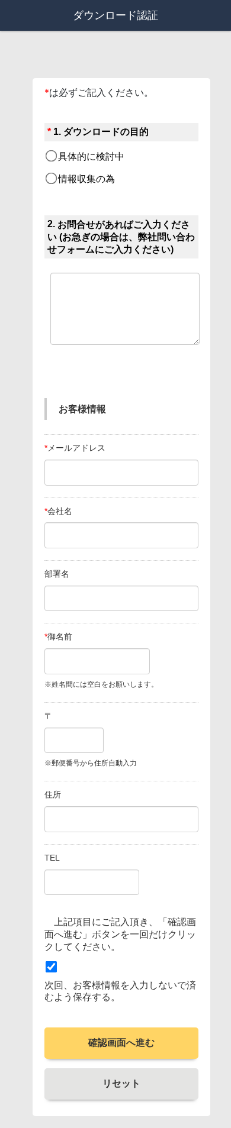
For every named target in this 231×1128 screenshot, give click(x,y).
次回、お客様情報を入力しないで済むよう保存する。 (120, 991)
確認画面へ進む (121, 1042)
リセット (121, 1083)
